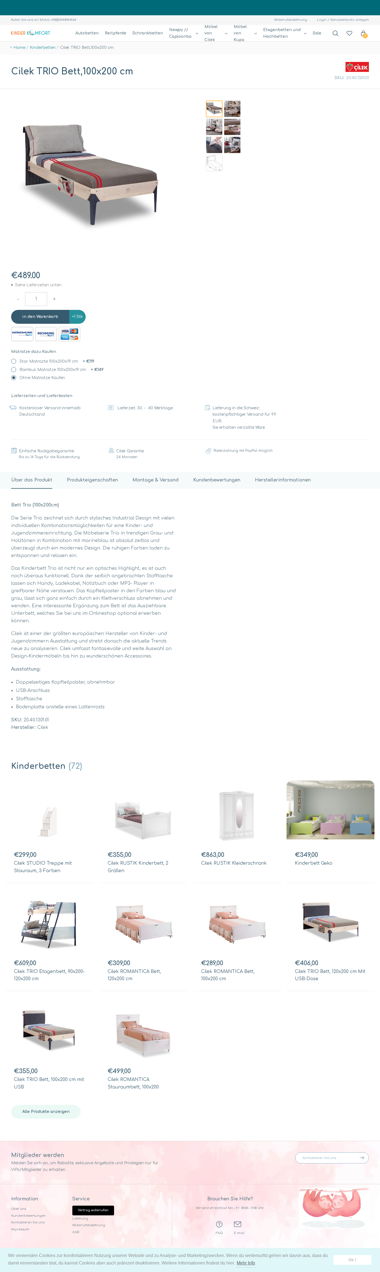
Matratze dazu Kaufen (33, 352)
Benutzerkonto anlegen (349, 20)
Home (19, 48)
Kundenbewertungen (28, 1216)
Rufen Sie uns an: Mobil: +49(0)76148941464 (43, 20)
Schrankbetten (147, 33)
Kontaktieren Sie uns (28, 1222)
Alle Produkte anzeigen (46, 1112)
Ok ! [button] (352, 1260)
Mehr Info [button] (246, 1263)
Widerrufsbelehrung (290, 20)
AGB (75, 1232)
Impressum (20, 1229)
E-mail (239, 1233)
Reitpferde (115, 33)
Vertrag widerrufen (93, 1210)
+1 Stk (77, 317)
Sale (317, 33)
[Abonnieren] (363, 1157)
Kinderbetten (43, 48)
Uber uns (18, 1209)
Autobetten (87, 33)
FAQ (219, 1233)
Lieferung (80, 1218)
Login (322, 20)
